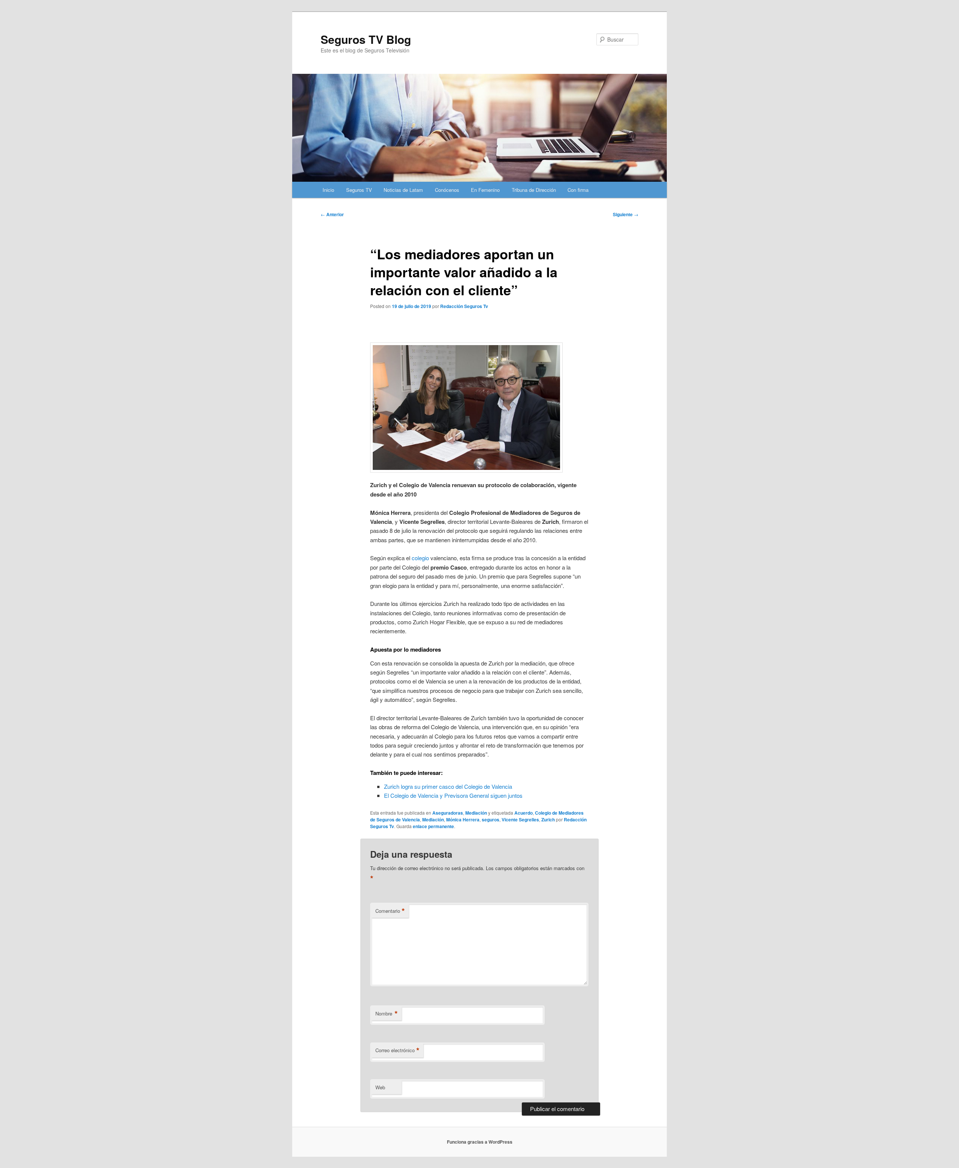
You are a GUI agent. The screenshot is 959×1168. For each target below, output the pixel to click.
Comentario (390, 911)
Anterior (332, 214)
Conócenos (447, 189)
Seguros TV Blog (366, 39)
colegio (420, 558)
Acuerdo (523, 812)
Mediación (476, 812)
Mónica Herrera (463, 819)
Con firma (578, 189)
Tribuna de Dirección (534, 189)
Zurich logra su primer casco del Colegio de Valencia (448, 786)
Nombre (386, 1014)
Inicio (328, 189)
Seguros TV (359, 189)
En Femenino (485, 189)
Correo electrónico (397, 1050)
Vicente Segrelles (520, 819)
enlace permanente (433, 826)
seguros (490, 819)
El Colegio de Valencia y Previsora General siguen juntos (453, 795)
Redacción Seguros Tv (464, 306)
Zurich (548, 819)
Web (380, 1087)
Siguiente (625, 214)
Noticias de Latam (403, 189)
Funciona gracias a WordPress (479, 1141)
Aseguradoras (447, 812)
